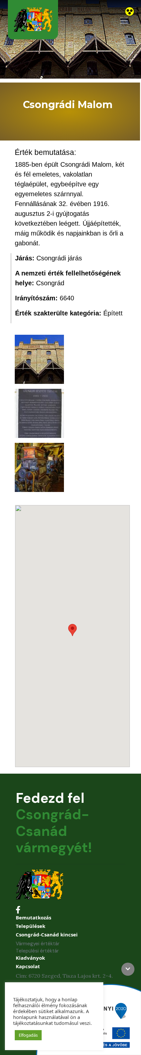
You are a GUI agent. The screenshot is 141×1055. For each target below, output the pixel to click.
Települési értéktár (37, 951)
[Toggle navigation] (124, 20)
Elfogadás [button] (28, 1035)
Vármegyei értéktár (37, 943)
